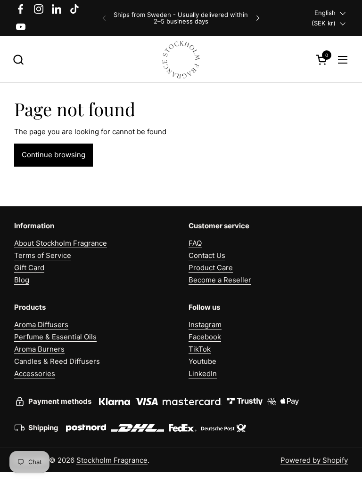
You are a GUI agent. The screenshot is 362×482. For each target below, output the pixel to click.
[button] (18, 59)
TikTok (200, 349)
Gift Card (29, 267)
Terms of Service (42, 255)
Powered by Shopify (314, 460)
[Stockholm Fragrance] (181, 59)
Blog (21, 279)
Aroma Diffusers (41, 324)
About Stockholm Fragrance (60, 243)
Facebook (205, 336)
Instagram (205, 324)
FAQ (195, 243)
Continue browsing (53, 154)
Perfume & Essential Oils (55, 336)
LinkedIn (203, 373)
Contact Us (207, 255)
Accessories (34, 373)
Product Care (211, 267)
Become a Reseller (220, 279)
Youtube (202, 361)
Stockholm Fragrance (112, 460)
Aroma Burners (39, 349)
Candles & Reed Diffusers (57, 361)
